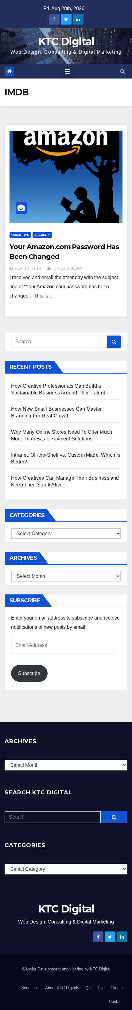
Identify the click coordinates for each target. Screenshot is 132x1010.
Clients (117, 987)
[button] (122, 71)
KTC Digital (66, 41)
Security (42, 234)
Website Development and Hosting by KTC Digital (66, 969)
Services (29, 987)
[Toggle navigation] (67, 71)
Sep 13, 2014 (28, 268)
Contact (116, 1001)
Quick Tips (20, 234)
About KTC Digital (61, 987)
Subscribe (29, 673)
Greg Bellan (67, 268)
